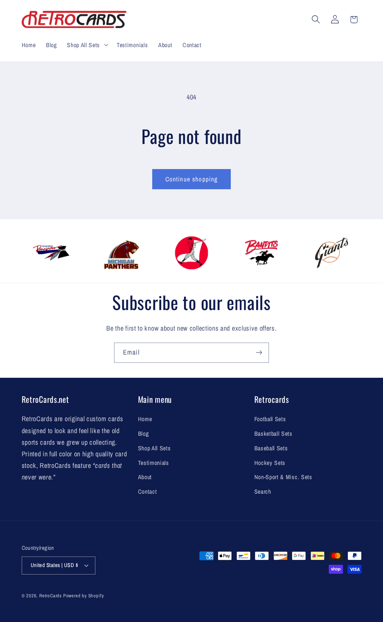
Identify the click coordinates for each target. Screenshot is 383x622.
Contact (147, 491)
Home (145, 419)
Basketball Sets (273, 433)
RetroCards (50, 595)
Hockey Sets (270, 463)
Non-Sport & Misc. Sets (283, 477)
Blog (143, 433)
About (145, 477)
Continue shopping (191, 179)
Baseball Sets (271, 448)
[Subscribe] (259, 353)
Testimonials (153, 463)
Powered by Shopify (83, 595)
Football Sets (270, 419)
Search (262, 491)
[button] (86, 45)
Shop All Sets (154, 448)
